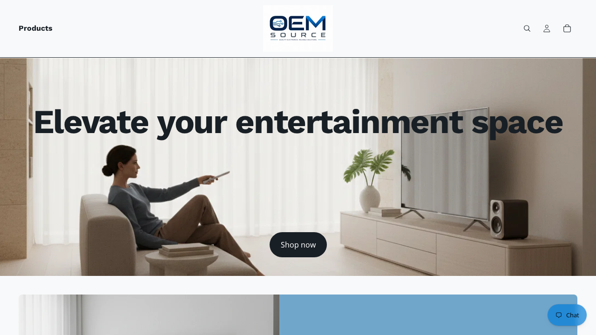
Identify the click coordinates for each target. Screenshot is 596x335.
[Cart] (567, 28)
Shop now (298, 245)
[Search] (527, 28)
